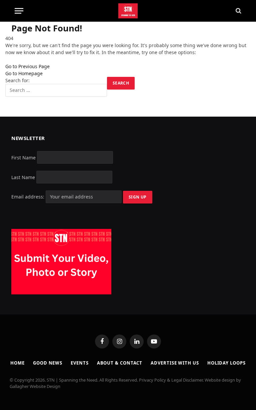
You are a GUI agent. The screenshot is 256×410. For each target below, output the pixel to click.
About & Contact (120, 363)
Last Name (23, 177)
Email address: (28, 196)
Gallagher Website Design (35, 386)
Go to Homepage (24, 73)
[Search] (237, 10)
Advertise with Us (175, 363)
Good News (47, 363)
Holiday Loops (226, 363)
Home (17, 363)
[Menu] (19, 10)
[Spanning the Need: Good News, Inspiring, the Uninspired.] (128, 11)
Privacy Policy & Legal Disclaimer (171, 380)
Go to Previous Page (27, 66)
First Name (23, 157)
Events (79, 363)
